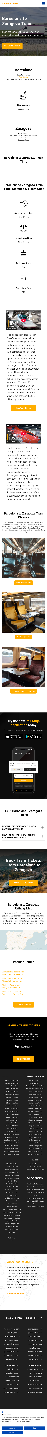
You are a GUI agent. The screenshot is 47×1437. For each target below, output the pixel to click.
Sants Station (23, 459)
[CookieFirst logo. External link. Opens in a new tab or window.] (2, 1412)
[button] (23, 702)
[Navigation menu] (43, 3)
